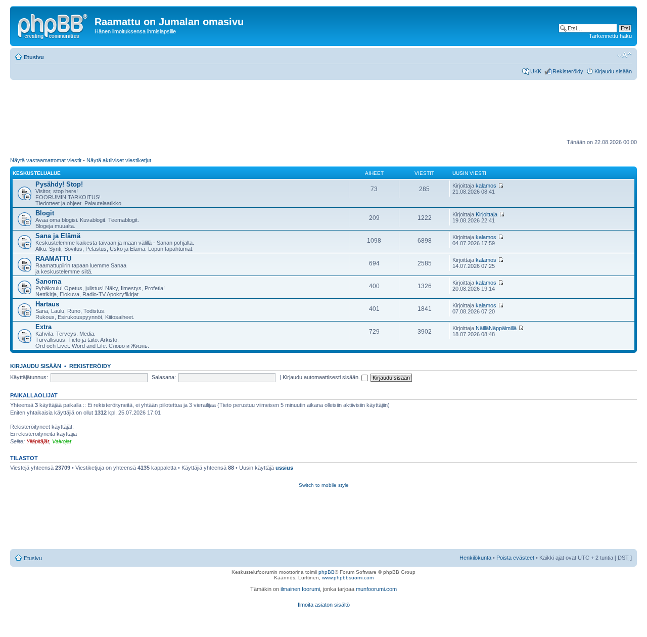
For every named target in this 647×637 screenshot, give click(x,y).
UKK (535, 71)
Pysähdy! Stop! (59, 184)
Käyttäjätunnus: (29, 377)
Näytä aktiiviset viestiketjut (118, 160)
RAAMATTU (53, 258)
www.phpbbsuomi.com (348, 577)
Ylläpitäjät (37, 441)
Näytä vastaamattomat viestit (45, 160)
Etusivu (34, 57)
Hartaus (47, 304)
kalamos (486, 186)
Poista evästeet (515, 558)
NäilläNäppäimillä (496, 328)
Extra (43, 327)
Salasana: (164, 377)
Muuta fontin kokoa (624, 55)
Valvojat (61, 441)
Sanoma (48, 281)
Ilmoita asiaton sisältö (324, 605)
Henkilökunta (475, 558)
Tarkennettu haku (610, 36)
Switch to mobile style (324, 485)
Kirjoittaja (486, 214)
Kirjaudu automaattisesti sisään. (322, 377)
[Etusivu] (54, 25)
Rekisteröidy (567, 71)
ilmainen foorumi (300, 589)
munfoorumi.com (376, 589)
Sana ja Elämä (57, 236)
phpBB (326, 572)
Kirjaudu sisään (613, 71)
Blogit (44, 213)
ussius (284, 468)
